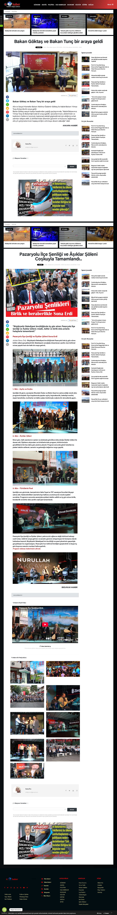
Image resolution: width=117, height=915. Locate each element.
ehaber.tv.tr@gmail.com (31, 147)
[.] (27, 672)
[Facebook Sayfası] (5, 887)
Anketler (100, 885)
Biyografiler (101, 887)
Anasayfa (7, 11)
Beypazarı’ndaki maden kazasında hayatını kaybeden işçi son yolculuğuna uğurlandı (100, 167)
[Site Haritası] (24, 887)
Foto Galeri (47, 879)
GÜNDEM (37, 5)
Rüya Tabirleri (101, 890)
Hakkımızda (8, 894)
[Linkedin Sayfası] (18, 887)
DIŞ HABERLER (61, 5)
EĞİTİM (84, 5)
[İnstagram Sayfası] (12, 887)
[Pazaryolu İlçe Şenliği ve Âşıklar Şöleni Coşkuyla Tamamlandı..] (42, 293)
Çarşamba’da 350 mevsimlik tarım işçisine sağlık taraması (99, 160)
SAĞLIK (91, 5)
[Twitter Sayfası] (8, 887)
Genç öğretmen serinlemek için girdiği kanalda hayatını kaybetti (99, 59)
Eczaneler (81, 890)
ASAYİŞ (44, 5)
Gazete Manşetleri (83, 904)
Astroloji (100, 892)
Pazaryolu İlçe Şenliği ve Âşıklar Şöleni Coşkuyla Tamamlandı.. (98, 84)
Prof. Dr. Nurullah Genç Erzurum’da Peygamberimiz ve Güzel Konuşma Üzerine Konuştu (100, 68)
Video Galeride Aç (46, 646)
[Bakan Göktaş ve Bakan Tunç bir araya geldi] (42, 71)
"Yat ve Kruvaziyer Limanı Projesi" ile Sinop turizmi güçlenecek (98, 99)
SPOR (61, 902)
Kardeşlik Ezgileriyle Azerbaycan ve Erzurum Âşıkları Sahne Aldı (98, 152)
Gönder (72, 166)
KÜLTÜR (78, 5)
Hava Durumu (82, 883)
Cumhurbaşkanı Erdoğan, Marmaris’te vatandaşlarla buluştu (99, 106)
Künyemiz (47, 892)
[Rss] (21, 887)
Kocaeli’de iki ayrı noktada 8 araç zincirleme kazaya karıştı (100, 182)
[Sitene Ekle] (28, 887)
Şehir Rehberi (82, 902)
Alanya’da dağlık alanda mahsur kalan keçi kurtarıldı (99, 76)
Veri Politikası (8, 899)
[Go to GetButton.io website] (4, 913)
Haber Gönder (23, 899)
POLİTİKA (51, 5)
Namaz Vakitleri (83, 887)
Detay (99, 913)
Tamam (107, 913)
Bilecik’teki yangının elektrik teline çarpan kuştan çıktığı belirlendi (99, 114)
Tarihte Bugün (82, 895)
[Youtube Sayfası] (15, 887)
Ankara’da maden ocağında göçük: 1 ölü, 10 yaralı (99, 91)
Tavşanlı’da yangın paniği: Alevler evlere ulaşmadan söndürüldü (98, 175)
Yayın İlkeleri (8, 897)
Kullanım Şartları (24, 894)
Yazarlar (46, 885)
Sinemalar (81, 897)
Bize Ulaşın (46, 896)
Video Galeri (47, 882)
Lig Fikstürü (82, 892)
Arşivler (46, 889)
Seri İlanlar (81, 899)
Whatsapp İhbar (23, 897)
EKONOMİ (70, 5)
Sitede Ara (100, 883)
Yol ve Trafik (82, 885)
